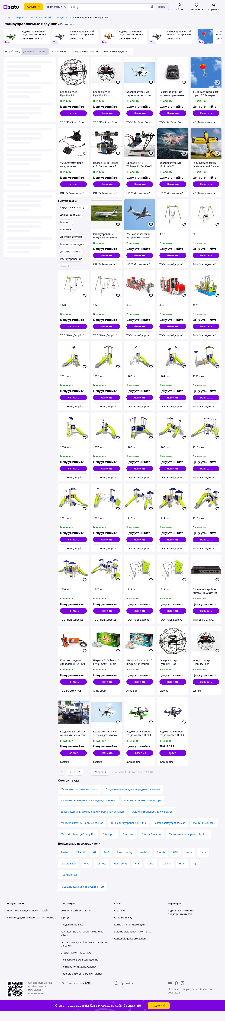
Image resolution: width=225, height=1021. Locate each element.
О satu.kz (119, 910)
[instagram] (183, 983)
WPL (86, 863)
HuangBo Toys (69, 874)
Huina (188, 852)
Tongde (161, 852)
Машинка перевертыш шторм (143, 800)
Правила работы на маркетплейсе (81, 973)
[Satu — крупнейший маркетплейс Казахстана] (11, 7)
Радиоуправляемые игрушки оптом (82, 886)
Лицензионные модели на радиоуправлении (133, 789)
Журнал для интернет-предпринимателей (181, 912)
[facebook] (176, 983)
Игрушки (61, 17)
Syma (203, 852)
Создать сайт (159, 1005)
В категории (54, 6)
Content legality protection (130, 938)
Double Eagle (68, 863)
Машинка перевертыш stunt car (188, 834)
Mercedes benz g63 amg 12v (78, 834)
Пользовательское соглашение (79, 959)
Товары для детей (40, 17)
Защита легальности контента (132, 931)
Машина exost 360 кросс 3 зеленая (82, 822)
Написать (73, 113)
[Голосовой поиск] (152, 7)
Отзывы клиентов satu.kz (76, 952)
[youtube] (170, 983)
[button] (172, 753)
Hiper (182, 863)
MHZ (107, 852)
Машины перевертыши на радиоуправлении (89, 800)
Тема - (75, 983)
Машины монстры (204, 822)
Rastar (64, 852)
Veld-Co (144, 852)
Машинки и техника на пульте (79, 789)
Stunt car (128, 834)
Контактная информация (129, 924)
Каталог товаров (14, 17)
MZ (94, 852)
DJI (195, 863)
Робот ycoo (108, 834)
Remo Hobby (124, 852)
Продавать (67, 924)
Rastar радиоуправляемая (169, 822)
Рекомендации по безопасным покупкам (31, 917)
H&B (137, 863)
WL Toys (101, 863)
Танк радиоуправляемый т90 (128, 822)
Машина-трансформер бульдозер (152, 811)
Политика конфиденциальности (80, 966)
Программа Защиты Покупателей (27, 910)
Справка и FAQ (123, 917)
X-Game (166, 863)
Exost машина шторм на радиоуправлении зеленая (92, 811)
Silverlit (80, 852)
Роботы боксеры (151, 834)
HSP (175, 852)
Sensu (151, 863)
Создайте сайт (69, 910)
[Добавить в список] (85, 82)
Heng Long (120, 863)
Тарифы (65, 917)
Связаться (140, 753)
